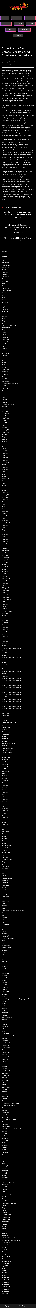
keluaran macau (6, 1242)
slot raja (4, 1252)
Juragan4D (5, 609)
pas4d (3, 827)
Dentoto (4, 1092)
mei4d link (5, 746)
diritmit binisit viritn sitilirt (9, 1238)
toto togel (5, 1166)
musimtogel (5, 1024)
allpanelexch (5, 924)
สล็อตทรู (4, 509)
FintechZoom (6, 553)
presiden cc (5, 966)
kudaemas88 (5, 885)
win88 (3, 1180)
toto (3, 304)
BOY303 (4, 1196)
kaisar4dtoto (5, 1040)
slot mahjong (6, 732)
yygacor (4, 996)
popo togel (5, 309)
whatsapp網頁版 (7, 599)
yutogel (4, 876)
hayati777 (5, 1266)
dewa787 (4, 421)
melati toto (5, 755)
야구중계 (4, 975)
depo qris (4, 855)
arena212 (4, 488)
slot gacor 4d (5, 330)
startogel (4, 1066)
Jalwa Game (5, 866)
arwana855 (5, 374)
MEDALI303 (5, 1152)
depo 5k (4, 349)
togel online (5, 263)
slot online (5, 1236)
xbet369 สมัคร (6, 936)
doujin (4, 346)
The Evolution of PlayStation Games (18, 238)
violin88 (4, 1254)
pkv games (5, 880)
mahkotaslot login (7, 750)
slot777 (4, 297)
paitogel (4, 1054)
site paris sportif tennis (8, 743)
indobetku (5, 1029)
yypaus (4, 1010)
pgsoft (4, 358)
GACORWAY (5, 558)
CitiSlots (4, 1191)
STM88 (4, 602)
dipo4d (4, 922)
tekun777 (4, 962)
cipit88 (4, 270)
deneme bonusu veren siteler (10, 1182)
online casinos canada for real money (13, 910)
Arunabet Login (6, 1215)
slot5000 (4, 1273)
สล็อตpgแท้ (5, 337)
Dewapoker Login (7, 1194)
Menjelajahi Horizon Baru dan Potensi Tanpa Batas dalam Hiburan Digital (18, 213)
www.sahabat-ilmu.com (9, 523)
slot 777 (4, 1268)
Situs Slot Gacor (6, 1287)
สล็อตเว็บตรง (5, 293)
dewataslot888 (6, 1034)
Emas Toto (5, 857)
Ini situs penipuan (7, 611)
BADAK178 (5, 388)
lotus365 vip (5, 978)
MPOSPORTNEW (7, 1017)
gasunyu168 (5, 1057)
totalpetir (4, 1008)
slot (3, 323)
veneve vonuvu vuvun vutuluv (11, 1240)
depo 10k (4, 982)
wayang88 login (6, 1263)
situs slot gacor (6, 1087)
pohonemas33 (6, 1126)
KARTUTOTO (5, 989)
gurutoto (4, 546)
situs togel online (7, 845)
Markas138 (5, 1124)
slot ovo (4, 1275)
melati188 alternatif (7, 748)
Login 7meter (6, 901)
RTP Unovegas (6, 1219)
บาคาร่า (4, 794)
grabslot (4, 1205)
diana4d (4, 332)
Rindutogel (5, 1027)
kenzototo (5, 883)
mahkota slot (6, 718)
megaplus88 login (7, 878)
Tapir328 (4, 379)
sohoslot (4, 762)
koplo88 (4, 1270)
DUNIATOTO (5, 992)
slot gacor (5, 321)
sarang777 (5, 1085)
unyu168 (4, 1115)
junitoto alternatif (7, 753)
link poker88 (5, 771)
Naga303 (4, 887)
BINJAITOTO (5, 1096)
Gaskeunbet (5, 1226)
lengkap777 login (7, 859)
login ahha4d (6, 1075)
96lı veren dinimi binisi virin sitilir (11, 639)
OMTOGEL (5, 1080)
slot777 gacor (6, 353)
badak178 (5, 272)
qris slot (4, 899)
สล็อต (3, 397)
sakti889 (4, 917)
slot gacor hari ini (7, 328)
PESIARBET (5, 850)
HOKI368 (4, 906)
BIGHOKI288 (5, 869)
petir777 (4, 873)
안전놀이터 (5, 871)
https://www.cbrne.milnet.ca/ (10, 1103)
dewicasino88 (6, 727)
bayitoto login (6, 265)
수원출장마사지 (6, 943)
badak (4, 634)
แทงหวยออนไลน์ (6, 780)
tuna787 (4, 427)
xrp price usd (6, 734)
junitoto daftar (6, 715)
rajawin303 (5, 1073)
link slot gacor (6, 314)
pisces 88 (4, 1249)
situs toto (5, 913)
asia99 (4, 1161)
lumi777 (4, 1157)
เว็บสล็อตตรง (5, 381)
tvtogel (4, 968)
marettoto (5, 739)
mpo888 (4, 985)
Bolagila (4, 1229)
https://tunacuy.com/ (8, 404)
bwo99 (4, 813)
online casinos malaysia (9, 1203)
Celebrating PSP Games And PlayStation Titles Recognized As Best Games (18, 227)
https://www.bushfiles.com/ (10, 1036)
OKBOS (4, 1150)
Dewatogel (5, 1233)
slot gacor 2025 (6, 1222)
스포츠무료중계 (6, 831)
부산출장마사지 (6, 945)
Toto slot (4, 806)
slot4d (4, 284)
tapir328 (4, 653)
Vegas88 (4, 1224)
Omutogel (5, 1031)
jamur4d (4, 1020)
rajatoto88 (5, 848)
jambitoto (5, 1140)
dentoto (4, 1089)
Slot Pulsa (5, 1136)
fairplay (4, 929)
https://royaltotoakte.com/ (10, 383)
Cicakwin (4, 544)
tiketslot (4, 1247)
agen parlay (5, 725)
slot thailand (5, 776)
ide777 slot (5, 769)
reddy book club (7, 920)
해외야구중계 (6, 713)
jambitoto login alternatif (9, 1119)
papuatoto (5, 764)
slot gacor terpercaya (8, 1261)
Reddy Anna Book (7, 948)
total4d (4, 952)
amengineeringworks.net (9, 722)
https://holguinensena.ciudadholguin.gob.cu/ (15, 999)
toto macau (5, 462)
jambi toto (5, 1133)
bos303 (4, 903)
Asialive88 (5, 1231)
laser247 (4, 915)
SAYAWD (4, 355)
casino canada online (8, 938)
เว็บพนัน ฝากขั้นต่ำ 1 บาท (9, 325)
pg (2, 959)
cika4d (4, 1164)
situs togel (5, 569)
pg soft (4, 367)
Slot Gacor (5, 623)
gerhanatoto (5, 720)
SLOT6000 (5, 458)
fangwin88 (5, 274)
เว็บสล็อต (4, 286)
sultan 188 (5, 311)
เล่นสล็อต (4, 439)
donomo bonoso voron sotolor (11, 1245)
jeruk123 (4, 941)
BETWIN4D (5, 1022)
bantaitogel (5, 267)
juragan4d (5, 541)
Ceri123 (4, 527)
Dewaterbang (6, 1217)
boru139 (4, 908)
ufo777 (4, 955)
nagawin (4, 1147)
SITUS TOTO (5, 766)
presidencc (5, 980)
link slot (4, 351)
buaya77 (4, 729)
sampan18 (24, 76)
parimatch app (6, 578)
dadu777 (4, 402)
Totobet (4, 797)
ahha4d (4, 931)
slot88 (3, 279)
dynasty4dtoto (6, 1043)
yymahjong (5, 957)
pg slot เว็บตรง (6, 414)
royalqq (4, 971)
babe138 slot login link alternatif (11, 1129)
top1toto (4, 892)
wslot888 (4, 1038)
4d (2, 295)
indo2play (5, 1015)
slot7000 (4, 934)
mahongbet (5, 288)
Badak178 (5, 511)
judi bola (4, 483)
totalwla (4, 1006)
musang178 (5, 430)
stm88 (4, 773)
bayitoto (4, 307)
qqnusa (4, 1082)
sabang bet (5, 1177)
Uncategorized (9, 64)
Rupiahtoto (5, 1059)
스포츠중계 (5, 1294)
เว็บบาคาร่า (5, 448)
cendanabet (5, 1277)
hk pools (4, 804)
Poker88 (4, 1189)
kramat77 (5, 581)
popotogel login (6, 290)
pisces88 (4, 1201)
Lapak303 (5, 1187)
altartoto (4, 260)
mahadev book (6, 927)
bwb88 (4, 618)
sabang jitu (5, 1173)
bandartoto (5, 973)
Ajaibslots (5, 1212)
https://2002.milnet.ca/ (8, 1105)
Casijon (4, 335)
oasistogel (5, 1094)
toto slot (4, 316)
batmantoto (5, 1112)
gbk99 (3, 592)
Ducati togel (5, 760)
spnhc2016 (5, 741)
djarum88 (5, 890)
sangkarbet (5, 302)
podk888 (4, 451)
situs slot (4, 502)
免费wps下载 (5, 588)
